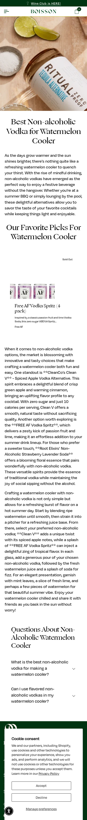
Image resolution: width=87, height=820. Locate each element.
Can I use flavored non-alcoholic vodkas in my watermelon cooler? (32, 695)
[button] (8, 811)
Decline (41, 797)
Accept (41, 785)
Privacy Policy (49, 773)
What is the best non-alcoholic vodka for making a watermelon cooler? (39, 668)
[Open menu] (10, 11)
